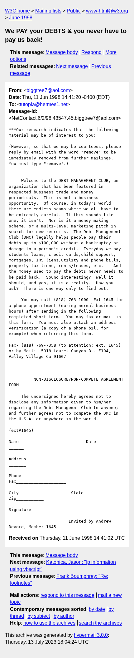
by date (97, 609)
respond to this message (67, 595)
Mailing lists (48, 10)
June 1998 (20, 17)
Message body (61, 52)
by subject (38, 616)
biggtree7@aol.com (48, 90)
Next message (72, 66)
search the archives (100, 623)
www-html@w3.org (107, 10)
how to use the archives (49, 623)
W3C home (17, 10)
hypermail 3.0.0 (91, 635)
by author (64, 616)
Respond (91, 52)
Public (74, 10)
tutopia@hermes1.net (43, 104)
